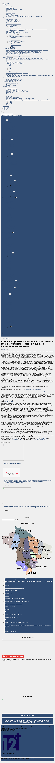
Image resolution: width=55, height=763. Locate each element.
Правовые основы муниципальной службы (16, 53)
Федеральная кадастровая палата (13, 614)
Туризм (13, 47)
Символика (9, 5)
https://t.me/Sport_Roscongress (33, 389)
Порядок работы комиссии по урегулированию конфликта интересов (23, 51)
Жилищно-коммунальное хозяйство (17, 41)
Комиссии (7, 609)
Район (4, 4)
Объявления (6, 106)
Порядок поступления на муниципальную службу (18, 56)
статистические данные (12, 15)
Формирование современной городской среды (17, 601)
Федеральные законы (11, 88)
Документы (8, 84)
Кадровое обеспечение (9, 48)
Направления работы (11, 33)
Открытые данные (10, 13)
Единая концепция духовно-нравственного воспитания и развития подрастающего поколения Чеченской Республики (28, 582)
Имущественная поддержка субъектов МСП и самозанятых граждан (22, 578)
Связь (12, 46)
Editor (3, 349)
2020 (10, 71)
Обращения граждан (8, 81)
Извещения (9, 96)
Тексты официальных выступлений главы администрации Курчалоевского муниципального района (28, 626)
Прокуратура (8, 593)
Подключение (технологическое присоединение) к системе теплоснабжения (28, 29)
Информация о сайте (10, 631)
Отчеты (10, 102)
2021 (10, 70)
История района (10, 8)
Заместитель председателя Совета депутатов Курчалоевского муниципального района (27, 59)
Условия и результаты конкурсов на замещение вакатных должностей (23, 52)
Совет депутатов (7, 57)
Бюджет (8, 11)
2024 (10, 67)
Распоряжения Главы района (13, 62)
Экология (11, 35)
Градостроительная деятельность (13, 604)
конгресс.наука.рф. (8, 401)
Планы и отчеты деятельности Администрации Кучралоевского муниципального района (28, 99)
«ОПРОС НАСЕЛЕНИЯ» (27, 715)
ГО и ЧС (7, 596)
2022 (10, 69)
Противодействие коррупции (12, 611)
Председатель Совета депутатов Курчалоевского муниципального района (24, 58)
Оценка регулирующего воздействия (14, 598)
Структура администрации (12, 21)
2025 (10, 65)
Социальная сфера (10, 606)
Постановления (10, 93)
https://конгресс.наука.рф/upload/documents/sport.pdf (32, 391)
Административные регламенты (14, 79)
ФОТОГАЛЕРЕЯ (7, 107)
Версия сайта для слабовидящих (14, 656)
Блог (6, 629)
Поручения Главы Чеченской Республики (16, 90)
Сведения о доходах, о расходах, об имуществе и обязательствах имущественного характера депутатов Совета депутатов (10, 274)
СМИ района (9, 14)
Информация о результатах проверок (14, 588)
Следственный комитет (11, 590)
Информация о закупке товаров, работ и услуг (16, 622)
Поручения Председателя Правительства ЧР (17, 91)
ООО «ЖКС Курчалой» (11, 25)
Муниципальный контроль (11, 617)
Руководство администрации (13, 20)
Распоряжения (9, 92)
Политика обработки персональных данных (17, 32)
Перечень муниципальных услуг (14, 80)
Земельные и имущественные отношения (19, 36)
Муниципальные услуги (9, 77)
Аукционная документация (12, 97)
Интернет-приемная (11, 85)
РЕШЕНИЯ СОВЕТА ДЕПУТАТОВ (14, 63)
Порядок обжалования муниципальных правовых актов (20, 98)
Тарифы (11, 26)
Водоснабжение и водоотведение (17, 30)
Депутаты (8, 61)
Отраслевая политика (14, 42)
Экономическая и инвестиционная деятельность (17, 619)
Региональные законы (11, 89)
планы (10, 101)
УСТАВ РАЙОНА (10, 7)
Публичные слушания (11, 74)
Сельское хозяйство (16, 45)
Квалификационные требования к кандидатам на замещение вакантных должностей (27, 50)
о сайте (5, 109)
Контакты (5, 108)
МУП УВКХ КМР (10, 10)
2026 (10, 64)
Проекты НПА (9, 103)
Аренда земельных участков (18, 38)
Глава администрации (11, 19)
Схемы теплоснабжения (15, 27)
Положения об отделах (11, 31)
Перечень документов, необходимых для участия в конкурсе (21, 54)
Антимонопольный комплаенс (13, 24)
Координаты (8, 585)
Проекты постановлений (12, 95)
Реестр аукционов (15, 40)
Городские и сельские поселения (14, 9)
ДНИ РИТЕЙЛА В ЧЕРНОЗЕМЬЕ (12, 463)
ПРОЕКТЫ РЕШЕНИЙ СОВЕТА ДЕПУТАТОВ (17, 73)
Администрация (7, 17)
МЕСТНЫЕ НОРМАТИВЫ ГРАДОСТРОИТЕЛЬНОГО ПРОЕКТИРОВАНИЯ (24, 16)
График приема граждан (12, 83)
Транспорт (13, 43)
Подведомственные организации (14, 22)
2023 (10, 68)
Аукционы (13, 37)
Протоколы (8, 104)
